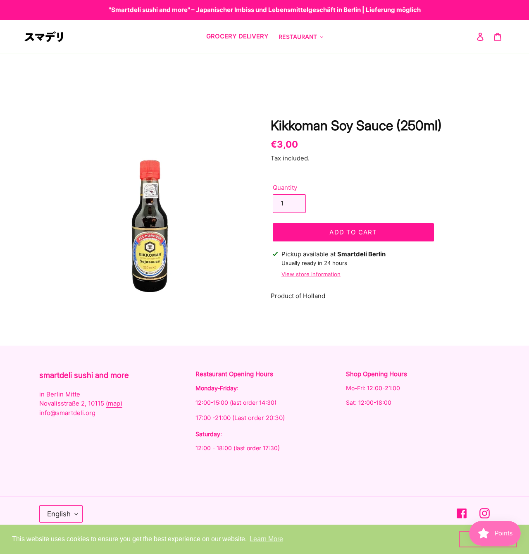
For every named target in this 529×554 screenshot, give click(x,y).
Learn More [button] (266, 538)
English (59, 514)
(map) (114, 403)
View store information (311, 274)
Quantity (285, 187)
